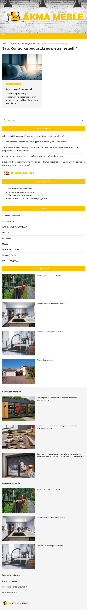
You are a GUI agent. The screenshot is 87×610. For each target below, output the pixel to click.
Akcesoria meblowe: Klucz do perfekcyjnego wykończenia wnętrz (32, 156)
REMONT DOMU (9, 255)
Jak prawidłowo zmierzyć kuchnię (51, 303)
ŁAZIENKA (6, 238)
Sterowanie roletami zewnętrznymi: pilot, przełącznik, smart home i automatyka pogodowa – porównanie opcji (40, 149)
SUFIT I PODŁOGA (10, 261)
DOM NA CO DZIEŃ (11, 215)
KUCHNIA (6, 232)
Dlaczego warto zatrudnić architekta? (26, 195)
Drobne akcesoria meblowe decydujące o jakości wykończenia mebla (34, 141)
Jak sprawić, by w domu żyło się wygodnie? (28, 198)
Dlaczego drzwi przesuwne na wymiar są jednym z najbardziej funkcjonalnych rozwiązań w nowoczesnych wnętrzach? (43, 163)
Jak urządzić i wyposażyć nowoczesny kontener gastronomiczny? (33, 136)
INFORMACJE (8, 221)
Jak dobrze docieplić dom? (20, 188)
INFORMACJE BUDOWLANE (14, 227)
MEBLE (5, 244)
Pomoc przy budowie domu (21, 192)
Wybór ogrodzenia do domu (48, 275)
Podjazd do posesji (45, 360)
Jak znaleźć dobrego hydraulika (50, 332)
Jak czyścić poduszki (19, 89)
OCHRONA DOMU (10, 249)
